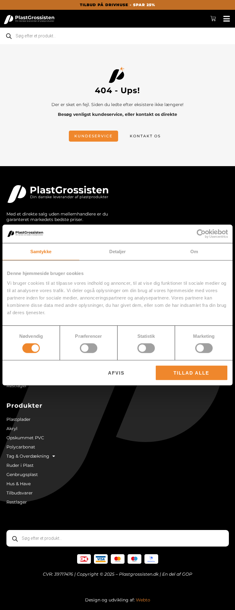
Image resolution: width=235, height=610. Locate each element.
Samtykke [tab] (40, 251)
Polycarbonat (20, 447)
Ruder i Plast (20, 465)
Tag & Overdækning (27, 456)
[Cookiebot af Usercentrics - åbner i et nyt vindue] (201, 233)
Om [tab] (194, 251)
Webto (143, 600)
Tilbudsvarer (19, 493)
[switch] (88, 348)
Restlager (16, 385)
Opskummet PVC (25, 437)
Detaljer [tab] (117, 251)
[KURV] (213, 19)
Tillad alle (191, 372)
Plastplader (18, 419)
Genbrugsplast (22, 474)
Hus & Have (18, 483)
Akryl (11, 428)
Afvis (116, 372)
